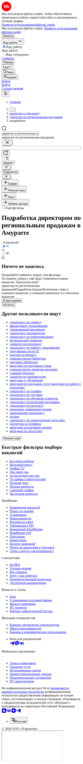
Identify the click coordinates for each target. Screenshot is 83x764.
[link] (8, 71)
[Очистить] (7, 142)
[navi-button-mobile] (6, 93)
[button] (6, 81)
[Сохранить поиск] (6, 153)
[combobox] (20, 133)
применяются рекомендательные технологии (35, 689)
